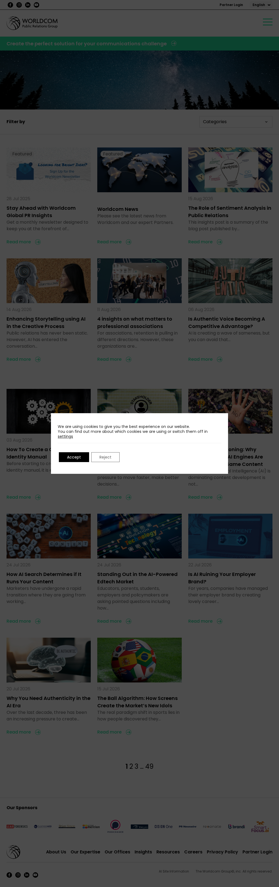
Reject (105, 457)
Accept (74, 457)
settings (65, 436)
